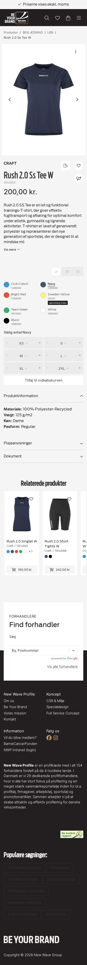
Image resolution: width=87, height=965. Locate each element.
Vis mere (10, 249)
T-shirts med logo (22, 914)
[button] (43, 100)
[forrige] (10, 99)
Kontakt (10, 719)
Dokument (13, 456)
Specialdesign (57, 707)
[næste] (77, 99)
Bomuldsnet (56, 914)
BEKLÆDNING (33, 32)
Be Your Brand (15, 707)
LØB (50, 32)
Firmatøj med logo (23, 879)
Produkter (11, 32)
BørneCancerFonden (20, 743)
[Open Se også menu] (78, 178)
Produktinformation (21, 396)
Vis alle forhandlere (62, 666)
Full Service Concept (62, 713)
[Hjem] (16, 18)
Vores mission (15, 713)
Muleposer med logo (25, 902)
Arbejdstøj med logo (24, 867)
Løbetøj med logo (61, 879)
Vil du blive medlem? (20, 737)
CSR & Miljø (55, 701)
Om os (9, 701)
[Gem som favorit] (57, 18)
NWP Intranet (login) (20, 750)
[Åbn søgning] (46, 18)
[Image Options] (76, 52)
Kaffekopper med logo (26, 891)
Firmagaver (59, 867)
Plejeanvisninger (18, 443)
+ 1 (30, 551)
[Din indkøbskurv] (68, 18)
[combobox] (12, 650)
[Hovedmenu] (78, 18)
